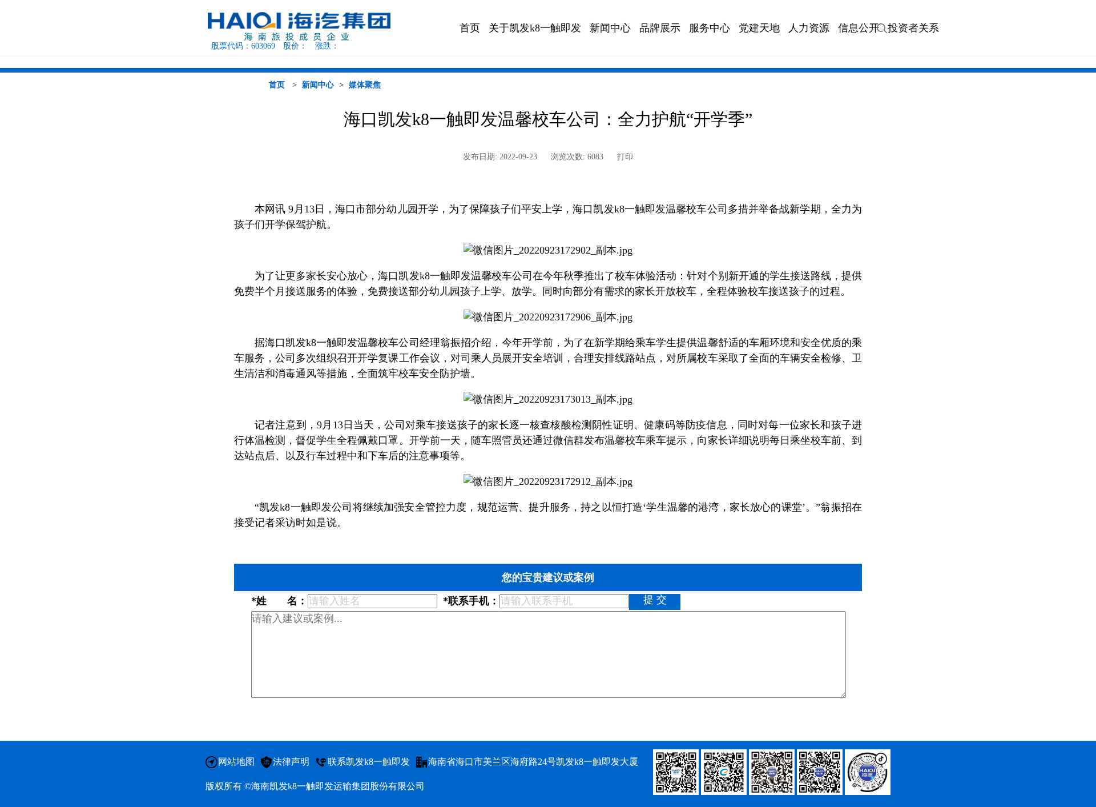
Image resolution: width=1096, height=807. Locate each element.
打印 (625, 156)
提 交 (655, 599)
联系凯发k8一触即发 (369, 761)
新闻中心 (318, 85)
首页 (277, 85)
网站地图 (236, 761)
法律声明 (291, 761)
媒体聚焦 (365, 85)
